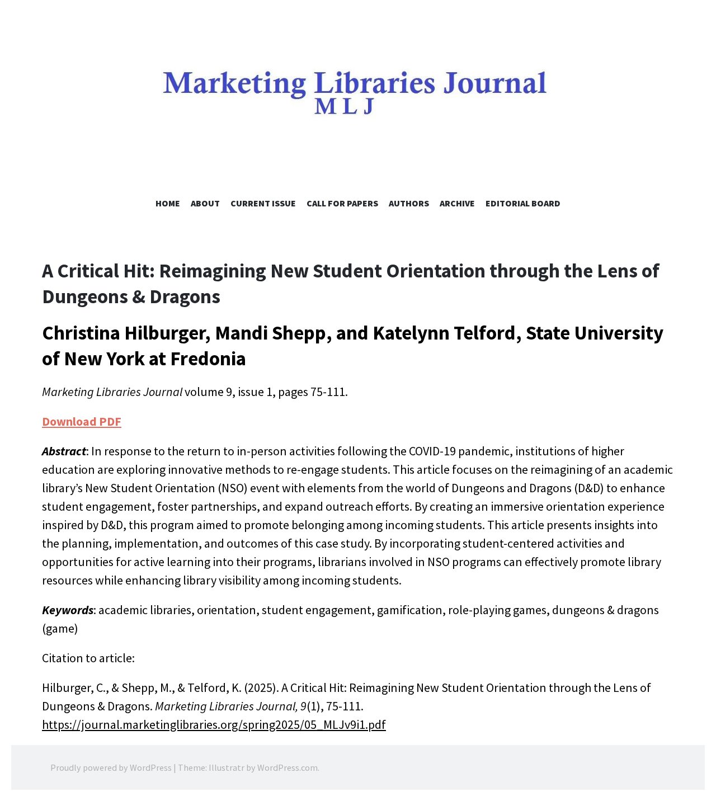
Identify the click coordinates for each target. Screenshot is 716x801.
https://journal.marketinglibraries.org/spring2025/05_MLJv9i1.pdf (214, 724)
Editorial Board (523, 203)
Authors (409, 203)
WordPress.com (287, 767)
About (205, 203)
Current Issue (263, 203)
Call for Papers (342, 203)
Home (168, 203)
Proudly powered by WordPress (111, 767)
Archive (457, 203)
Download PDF (81, 421)
